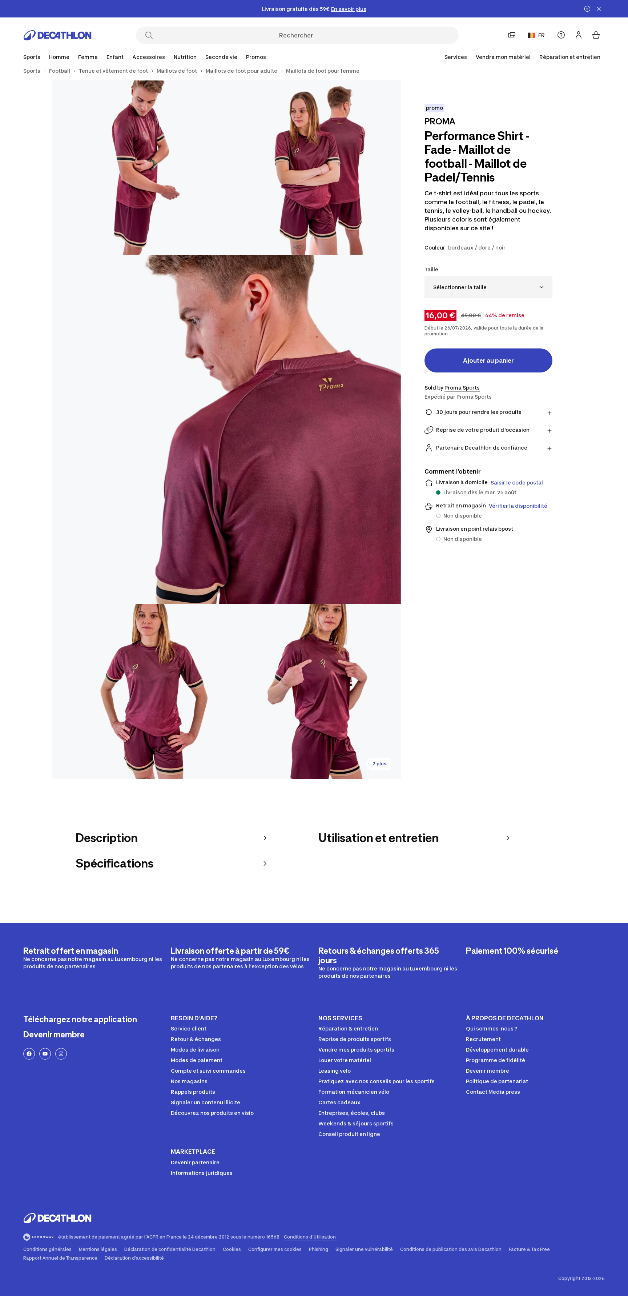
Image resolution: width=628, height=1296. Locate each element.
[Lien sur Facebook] (29, 1054)
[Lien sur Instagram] (61, 1054)
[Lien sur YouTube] (45, 1054)
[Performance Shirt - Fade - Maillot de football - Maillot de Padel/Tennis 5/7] (314, 691)
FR (541, 35)
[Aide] (561, 35)
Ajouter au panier (488, 360)
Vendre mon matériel (503, 57)
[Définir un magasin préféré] (511, 35)
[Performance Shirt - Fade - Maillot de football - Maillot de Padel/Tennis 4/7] (139, 691)
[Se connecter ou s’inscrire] (578, 35)
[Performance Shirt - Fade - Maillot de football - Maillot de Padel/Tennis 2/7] (139, 167)
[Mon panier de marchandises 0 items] (596, 35)
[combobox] (488, 287)
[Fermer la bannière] (599, 9)
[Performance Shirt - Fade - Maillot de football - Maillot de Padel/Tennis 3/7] (226, 429)
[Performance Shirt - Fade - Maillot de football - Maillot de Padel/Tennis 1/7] (314, 167)
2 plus (379, 763)
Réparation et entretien (569, 57)
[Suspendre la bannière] (587, 9)
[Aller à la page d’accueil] (57, 35)
